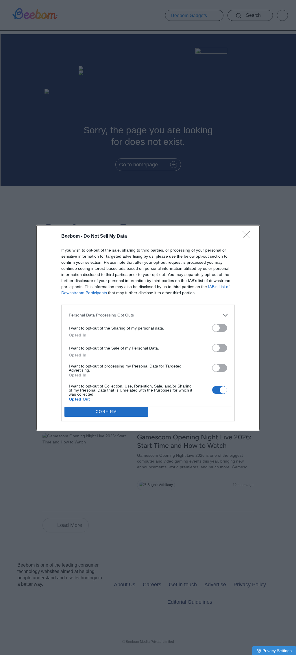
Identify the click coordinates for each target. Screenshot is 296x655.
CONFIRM (106, 412)
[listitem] (148, 315)
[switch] (219, 328)
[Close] (248, 236)
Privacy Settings (277, 650)
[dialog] (148, 327)
